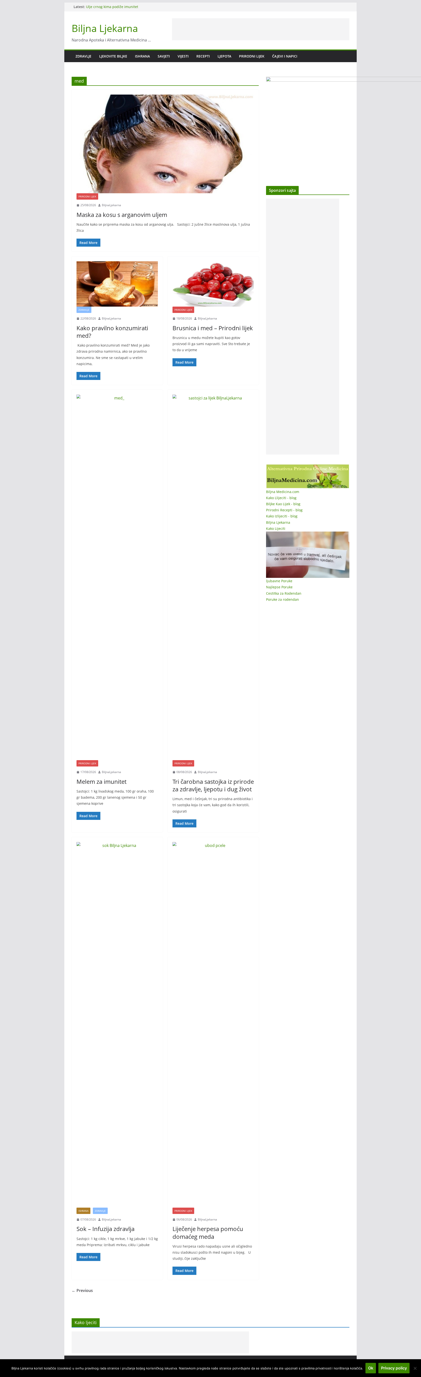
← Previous (82, 1290)
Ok (370, 1368)
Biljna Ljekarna (105, 28)
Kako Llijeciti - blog (281, 497)
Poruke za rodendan (282, 599)
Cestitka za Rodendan (283, 593)
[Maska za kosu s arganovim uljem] (165, 144)
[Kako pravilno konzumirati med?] (117, 284)
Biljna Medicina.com (282, 491)
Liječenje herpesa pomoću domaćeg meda (207, 1232)
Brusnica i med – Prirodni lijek (212, 328)
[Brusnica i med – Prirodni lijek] (213, 284)
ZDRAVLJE (83, 56)
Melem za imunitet (101, 781)
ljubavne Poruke (279, 581)
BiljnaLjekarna (111, 205)
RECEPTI (203, 56)
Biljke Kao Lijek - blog (283, 504)
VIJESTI (183, 56)
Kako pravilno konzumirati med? (112, 331)
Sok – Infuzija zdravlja (105, 1229)
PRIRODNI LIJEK (251, 56)
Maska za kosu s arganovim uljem (122, 215)
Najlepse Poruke (279, 587)
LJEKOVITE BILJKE (113, 56)
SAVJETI (164, 56)
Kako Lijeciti (275, 528)
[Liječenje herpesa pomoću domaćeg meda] (213, 1025)
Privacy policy (394, 1368)
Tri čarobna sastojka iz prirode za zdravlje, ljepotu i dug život (213, 785)
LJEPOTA (224, 56)
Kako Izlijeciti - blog (281, 516)
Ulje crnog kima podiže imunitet (112, 6)
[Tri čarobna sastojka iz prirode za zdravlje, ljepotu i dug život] (213, 577)
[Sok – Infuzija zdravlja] (117, 1025)
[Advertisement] (260, 29)
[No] (414, 1368)
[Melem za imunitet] (117, 577)
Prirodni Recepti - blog (284, 510)
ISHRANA (142, 56)
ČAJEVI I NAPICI (284, 56)
